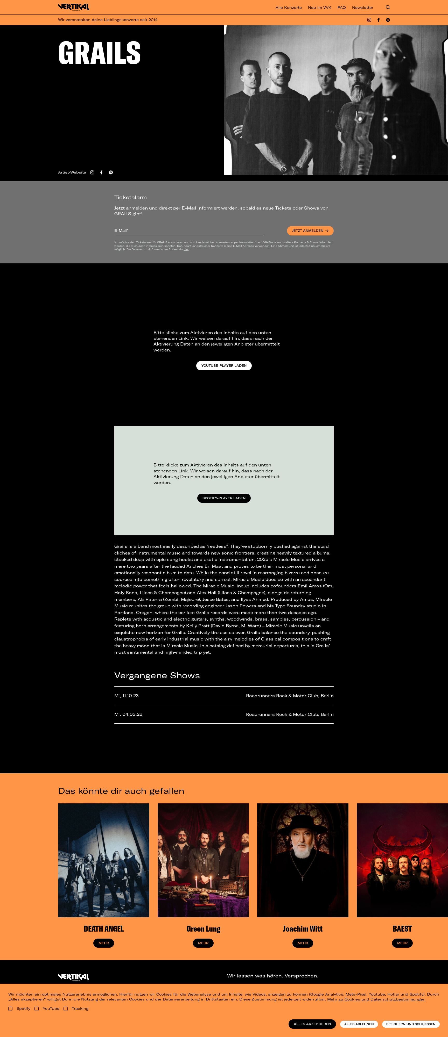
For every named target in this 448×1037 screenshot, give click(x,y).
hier (186, 249)
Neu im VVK (319, 7)
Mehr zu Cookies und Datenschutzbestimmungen (376, 999)
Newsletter (362, 7)
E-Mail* (121, 230)
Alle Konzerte (289, 7)
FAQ (342, 7)
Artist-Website (72, 172)
